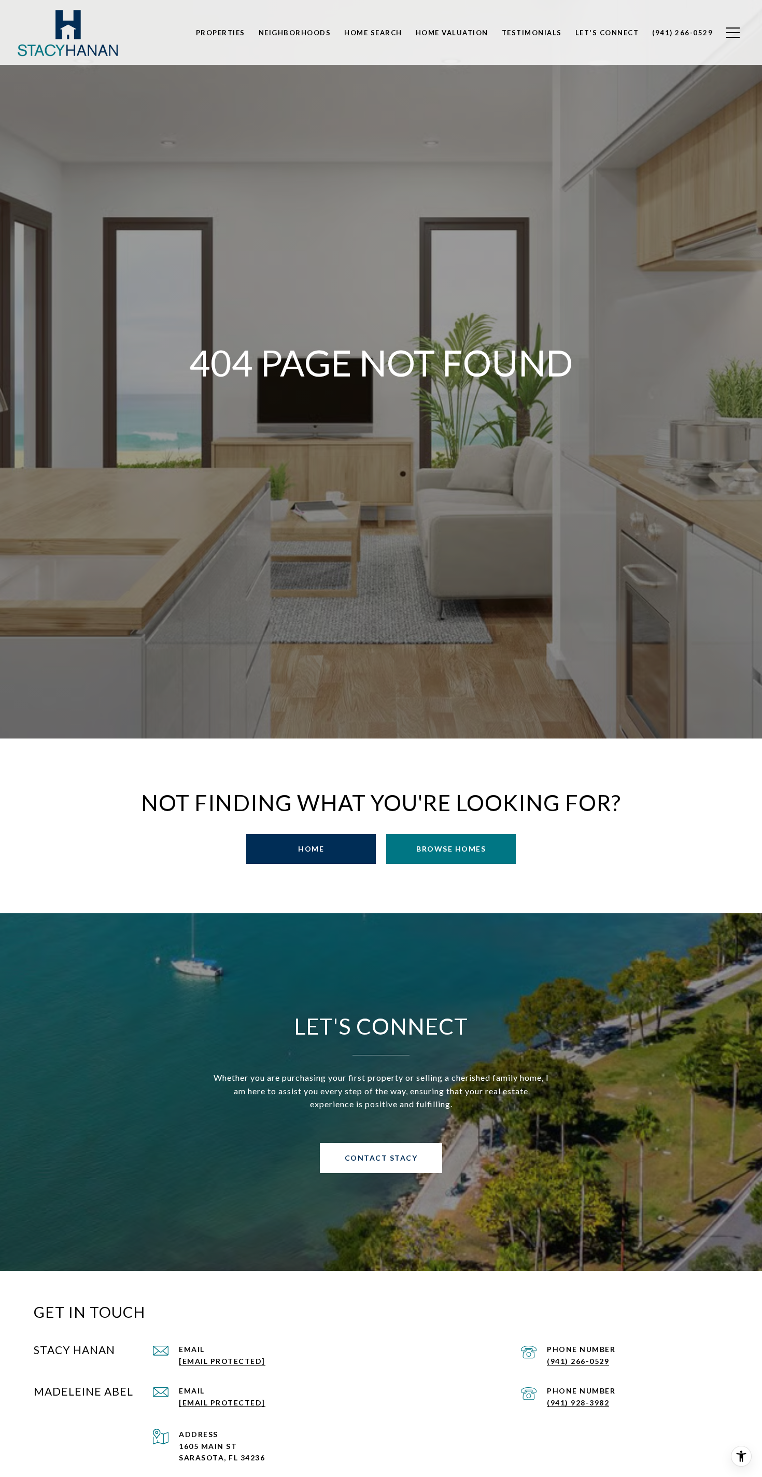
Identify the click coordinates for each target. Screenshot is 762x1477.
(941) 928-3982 (578, 1402)
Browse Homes (451, 848)
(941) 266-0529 (578, 1361)
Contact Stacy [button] (381, 1157)
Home (311, 848)
